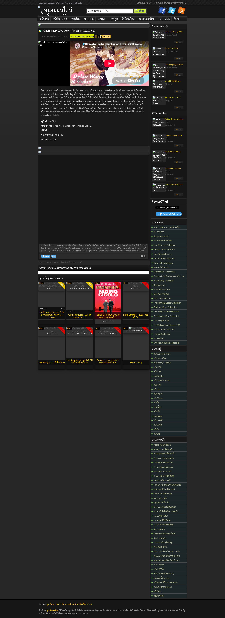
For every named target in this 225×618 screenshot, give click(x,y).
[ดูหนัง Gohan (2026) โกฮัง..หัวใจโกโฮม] (178, 59)
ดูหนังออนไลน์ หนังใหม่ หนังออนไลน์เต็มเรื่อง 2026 (69, 604)
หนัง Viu (157, 389)
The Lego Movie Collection (165, 307)
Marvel (102, 18)
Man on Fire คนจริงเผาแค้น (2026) (174, 185)
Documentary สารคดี (163, 471)
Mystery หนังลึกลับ (161, 502)
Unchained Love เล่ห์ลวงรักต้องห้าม (59, 262)
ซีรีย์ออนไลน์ (128, 18)
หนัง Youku (158, 398)
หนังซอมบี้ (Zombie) (162, 578)
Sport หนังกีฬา (160, 538)
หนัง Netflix (158, 376)
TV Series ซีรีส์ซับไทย (162, 520)
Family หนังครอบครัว (162, 480)
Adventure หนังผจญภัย (163, 449)
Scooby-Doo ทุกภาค (162, 289)
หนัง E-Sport (159, 564)
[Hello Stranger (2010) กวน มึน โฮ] (136, 285)
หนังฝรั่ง (157, 411)
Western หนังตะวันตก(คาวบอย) (167, 551)
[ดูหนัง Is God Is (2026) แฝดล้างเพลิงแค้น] (178, 92)
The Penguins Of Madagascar (166, 311)
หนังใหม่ (157, 429)
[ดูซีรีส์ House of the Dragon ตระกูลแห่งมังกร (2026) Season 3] (178, 179)
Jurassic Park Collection (164, 258)
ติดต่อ (177, 18)
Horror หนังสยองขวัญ (163, 493)
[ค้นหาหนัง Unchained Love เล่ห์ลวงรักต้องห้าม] (40, 31)
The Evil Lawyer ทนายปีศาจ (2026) (173, 136)
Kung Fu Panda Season (163, 262)
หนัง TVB (157, 385)
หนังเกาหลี (158, 420)
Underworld (159, 338)
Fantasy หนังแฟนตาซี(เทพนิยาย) (167, 484)
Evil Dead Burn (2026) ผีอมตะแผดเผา (173, 32)
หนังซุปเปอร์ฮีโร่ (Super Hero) (166, 582)
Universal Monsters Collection (166, 342)
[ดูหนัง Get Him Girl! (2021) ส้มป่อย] (178, 108)
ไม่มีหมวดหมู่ (159, 595)
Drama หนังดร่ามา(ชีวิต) (164, 475)
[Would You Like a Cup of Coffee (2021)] (79, 285)
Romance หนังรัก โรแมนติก (165, 507)
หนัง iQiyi (157, 371)
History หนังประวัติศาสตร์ (164, 489)
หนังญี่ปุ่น (157, 407)
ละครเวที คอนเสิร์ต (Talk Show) (166, 560)
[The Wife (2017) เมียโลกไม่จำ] (51, 331)
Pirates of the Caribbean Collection (169, 276)
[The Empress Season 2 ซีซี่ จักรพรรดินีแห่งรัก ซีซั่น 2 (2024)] (51, 285)
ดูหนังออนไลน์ (52, 610)
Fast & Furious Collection (164, 245)
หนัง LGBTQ (159, 569)
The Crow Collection (162, 298)
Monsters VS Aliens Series (164, 271)
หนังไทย (75, 18)
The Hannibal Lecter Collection (167, 302)
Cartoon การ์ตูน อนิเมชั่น (164, 458)
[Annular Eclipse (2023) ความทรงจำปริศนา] (108, 331)
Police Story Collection (164, 280)
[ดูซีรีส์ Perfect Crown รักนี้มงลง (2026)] (178, 130)
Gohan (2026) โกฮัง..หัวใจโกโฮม (171, 49)
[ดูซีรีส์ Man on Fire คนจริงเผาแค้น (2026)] (178, 195)
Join (54, 256)
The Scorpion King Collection (166, 316)
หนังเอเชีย (158, 424)
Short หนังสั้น (159, 529)
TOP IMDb (164, 18)
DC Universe (159, 231)
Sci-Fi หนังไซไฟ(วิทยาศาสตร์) (166, 511)
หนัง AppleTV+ (160, 358)
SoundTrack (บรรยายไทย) (165, 533)
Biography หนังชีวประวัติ (164, 453)
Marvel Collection (161, 267)
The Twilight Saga (161, 320)
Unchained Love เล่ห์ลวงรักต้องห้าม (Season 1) (69, 30)
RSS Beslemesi (182, 11)
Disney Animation (161, 236)
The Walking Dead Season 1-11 (167, 325)
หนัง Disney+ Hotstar (162, 362)
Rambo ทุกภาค (160, 285)
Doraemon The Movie (163, 240)
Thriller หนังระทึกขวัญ (163, 542)
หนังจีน (156, 402)
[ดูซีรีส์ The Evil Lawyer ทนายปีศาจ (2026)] (178, 146)
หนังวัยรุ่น (157, 591)
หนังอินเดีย (158, 416)
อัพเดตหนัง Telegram (172, 214)
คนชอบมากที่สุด (146, 18)
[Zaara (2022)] (136, 328)
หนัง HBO (157, 367)
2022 (66, 36)
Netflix (89, 18)
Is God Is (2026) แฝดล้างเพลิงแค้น (173, 82)
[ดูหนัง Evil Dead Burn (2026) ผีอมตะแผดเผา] (178, 43)
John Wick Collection (163, 254)
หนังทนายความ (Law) (163, 587)
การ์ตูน (114, 18)
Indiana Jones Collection (164, 249)
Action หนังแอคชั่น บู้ (162, 444)
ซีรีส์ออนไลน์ (77, 262)
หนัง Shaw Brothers (162, 380)
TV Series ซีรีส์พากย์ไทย (163, 524)
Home (41, 36)
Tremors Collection (162, 334)
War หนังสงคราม (161, 547)
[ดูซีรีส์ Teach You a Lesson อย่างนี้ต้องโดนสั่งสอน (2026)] (178, 163)
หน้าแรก (44, 18)
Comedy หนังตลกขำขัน (53, 36)
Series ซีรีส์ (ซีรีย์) (161, 515)
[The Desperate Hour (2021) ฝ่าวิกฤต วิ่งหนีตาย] (79, 331)
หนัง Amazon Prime (162, 353)
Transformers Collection (164, 329)
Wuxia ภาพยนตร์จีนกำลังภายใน (167, 555)
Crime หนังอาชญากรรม (163, 467)
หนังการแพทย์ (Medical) (164, 573)
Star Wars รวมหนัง (161, 294)
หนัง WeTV (158, 393)
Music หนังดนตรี (160, 498)
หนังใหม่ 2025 (60, 18)
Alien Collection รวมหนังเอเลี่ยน (167, 227)
